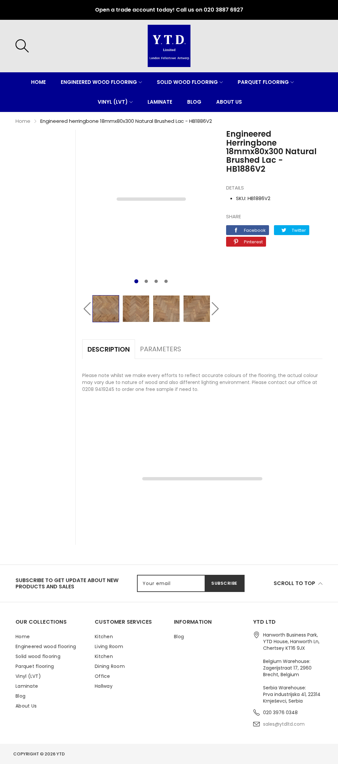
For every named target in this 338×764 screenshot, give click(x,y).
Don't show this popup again (213, 412)
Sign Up (233, 396)
